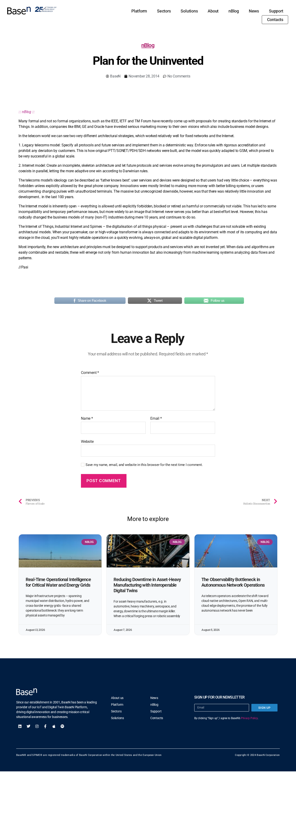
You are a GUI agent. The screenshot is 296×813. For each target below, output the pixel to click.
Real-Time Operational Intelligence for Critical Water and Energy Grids (58, 582)
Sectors (164, 11)
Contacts (275, 19)
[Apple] (54, 726)
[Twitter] (28, 726)
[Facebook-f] (45, 726)
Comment (90, 373)
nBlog (233, 11)
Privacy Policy (249, 718)
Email (156, 418)
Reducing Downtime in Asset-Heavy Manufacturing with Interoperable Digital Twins (147, 585)
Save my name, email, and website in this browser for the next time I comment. (144, 465)
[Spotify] (62, 726)
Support (276, 11)
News (254, 11)
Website (87, 441)
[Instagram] (37, 726)
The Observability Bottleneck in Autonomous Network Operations (233, 582)
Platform (139, 11)
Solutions (189, 11)
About (213, 11)
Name (87, 418)
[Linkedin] (20, 726)
